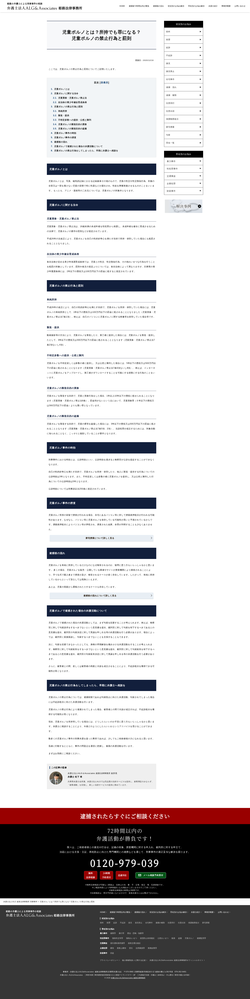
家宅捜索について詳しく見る (100, 538)
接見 (168, 63)
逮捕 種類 (171, 95)
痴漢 (173, 938)
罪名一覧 (170, 143)
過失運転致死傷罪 (117, 943)
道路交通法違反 (134, 943)
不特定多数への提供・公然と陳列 (72, 120)
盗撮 (180, 938)
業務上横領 (121, 948)
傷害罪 (113, 933)
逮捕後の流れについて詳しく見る (100, 596)
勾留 (168, 135)
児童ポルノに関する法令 (64, 93)
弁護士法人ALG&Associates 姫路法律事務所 (128, 978)
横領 (112, 948)
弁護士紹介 (213, 6)
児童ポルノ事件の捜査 (63, 137)
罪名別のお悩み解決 (196, 6)
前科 (168, 31)
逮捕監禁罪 (201, 938)
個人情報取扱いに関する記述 (134, 960)
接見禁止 (170, 71)
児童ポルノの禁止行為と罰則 (67, 106)
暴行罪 (121, 933)
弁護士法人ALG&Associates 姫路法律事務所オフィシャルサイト (176, 960)
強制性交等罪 (117, 938)
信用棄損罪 (140, 948)
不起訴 (169, 55)
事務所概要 (226, 6)
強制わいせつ (131, 938)
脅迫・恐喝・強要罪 (135, 933)
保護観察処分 (172, 119)
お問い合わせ (240, 6)
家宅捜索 (170, 127)
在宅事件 (170, 79)
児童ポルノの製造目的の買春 (70, 124)
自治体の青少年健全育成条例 (70, 102)
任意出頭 (170, 111)
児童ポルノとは (60, 89)
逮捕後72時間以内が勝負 (139, 6)
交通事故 (171, 176)
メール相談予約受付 (153, 875)
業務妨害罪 (152, 948)
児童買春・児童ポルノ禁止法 (70, 98)
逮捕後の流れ (158, 6)
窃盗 (112, 953)
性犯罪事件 (172, 169)
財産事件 (171, 191)
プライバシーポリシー (109, 960)
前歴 (168, 39)
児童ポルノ (189, 938)
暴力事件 (171, 161)
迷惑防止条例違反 (147, 938)
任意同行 (170, 103)
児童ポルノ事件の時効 (63, 133)
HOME (122, 6)
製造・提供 (61, 115)
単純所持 (60, 111)
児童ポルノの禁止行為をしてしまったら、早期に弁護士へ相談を (84, 151)
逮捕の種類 (160, 923)
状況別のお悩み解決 (176, 6)
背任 (131, 948)
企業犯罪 (171, 183)
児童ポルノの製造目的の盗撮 (70, 128)
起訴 (168, 47)
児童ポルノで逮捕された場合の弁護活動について (77, 146)
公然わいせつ (163, 938)
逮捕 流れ (171, 87)
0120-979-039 (125, 862)
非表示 (104, 82)
